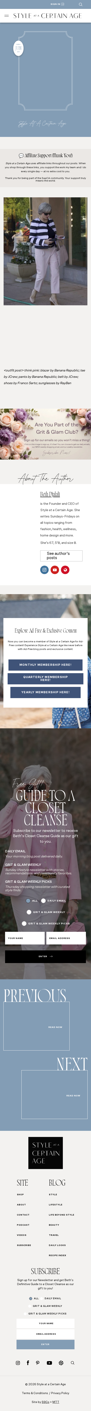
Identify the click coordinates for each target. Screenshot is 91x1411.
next (72, 1067)
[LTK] (61, 1363)
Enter (43, 956)
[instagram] (18, 1363)
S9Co (45, 1402)
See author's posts (58, 556)
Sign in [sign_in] (55, 4)
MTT (55, 1402)
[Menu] (6, 15)
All (35, 901)
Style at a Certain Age (42, 123)
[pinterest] (37, 1363)
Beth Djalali (50, 495)
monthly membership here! (45, 665)
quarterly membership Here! (45, 679)
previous (34, 998)
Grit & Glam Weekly (49, 912)
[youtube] (49, 1363)
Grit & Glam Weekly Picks (49, 923)
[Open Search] (81, 4)
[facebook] (28, 1363)
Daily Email (56, 901)
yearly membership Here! (45, 692)
